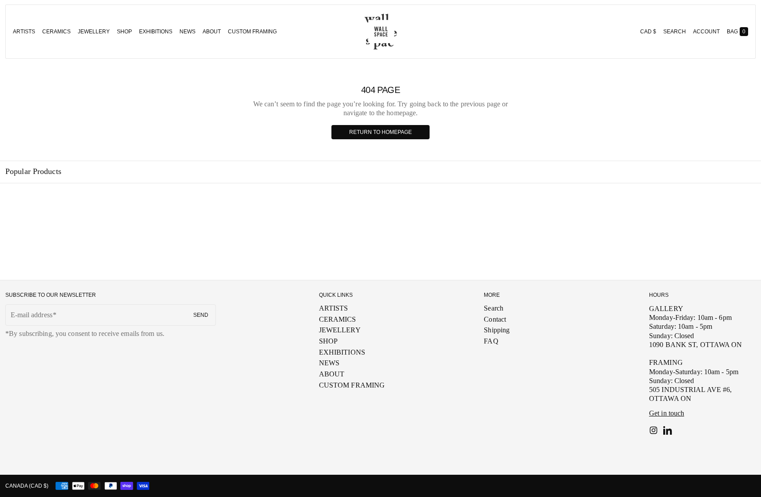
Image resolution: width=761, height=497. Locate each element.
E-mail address (31, 315)
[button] (674, 31)
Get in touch (666, 413)
